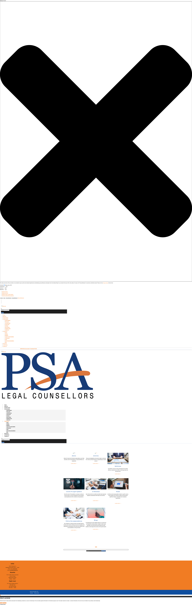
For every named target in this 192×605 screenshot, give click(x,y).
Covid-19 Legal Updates (9, 336)
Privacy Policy (105, 282)
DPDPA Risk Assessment (25, 348)
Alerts (6, 332)
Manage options (5, 291)
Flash (6, 339)
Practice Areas (5, 317)
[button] (96, 141)
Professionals (5, 319)
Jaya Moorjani (7, 323)
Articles (6, 334)
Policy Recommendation (9, 340)
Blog (6, 342)
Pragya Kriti (7, 324)
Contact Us (5, 346)
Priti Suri (6, 325)
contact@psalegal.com (14, 570)
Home (5, 404)
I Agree (1, 602)
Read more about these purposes (8, 295)
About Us (4, 316)
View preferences (21, 297)
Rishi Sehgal (7, 327)
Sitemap (31, 592)
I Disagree (4, 602)
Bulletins (6, 335)
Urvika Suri (7, 329)
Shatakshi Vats (7, 328)
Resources (5, 343)
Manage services (5, 293)
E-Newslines (7, 338)
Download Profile (33, 348)
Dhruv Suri (7, 321)
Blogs (96, 520)
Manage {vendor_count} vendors (7, 294)
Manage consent (2, 604)
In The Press (5, 344)
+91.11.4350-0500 (14, 568)
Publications (5, 331)
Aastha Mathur (7, 320)
